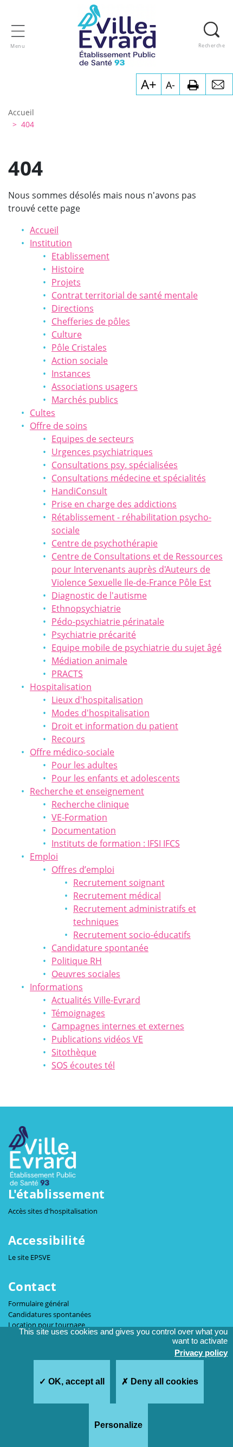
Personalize (118, 1425)
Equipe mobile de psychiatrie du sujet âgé (136, 648)
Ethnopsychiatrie (86, 608)
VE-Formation (79, 817)
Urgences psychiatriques (102, 452)
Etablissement (80, 256)
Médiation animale (89, 661)
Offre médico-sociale (72, 752)
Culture (66, 334)
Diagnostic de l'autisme (99, 595)
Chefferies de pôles (90, 321)
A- (170, 84)
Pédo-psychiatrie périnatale (107, 622)
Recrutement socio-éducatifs (132, 935)
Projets (66, 282)
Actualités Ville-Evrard (95, 1000)
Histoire (67, 269)
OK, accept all (75, 1381)
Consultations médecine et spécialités (128, 478)
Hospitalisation (61, 687)
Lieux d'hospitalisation (97, 700)
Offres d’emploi (82, 869)
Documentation (83, 830)
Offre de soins (58, 426)
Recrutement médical (117, 896)
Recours (68, 739)
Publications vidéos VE (97, 1039)
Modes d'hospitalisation (100, 713)
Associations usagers (94, 387)
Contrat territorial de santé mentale (124, 295)
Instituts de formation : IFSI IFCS (115, 843)
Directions (72, 308)
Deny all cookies (163, 1381)
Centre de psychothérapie (104, 543)
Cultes (42, 413)
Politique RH (76, 961)
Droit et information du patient (114, 726)
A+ (149, 84)
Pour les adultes (84, 765)
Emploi (44, 856)
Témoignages (78, 1013)
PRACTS (67, 674)
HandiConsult (79, 491)
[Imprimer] (192, 84)
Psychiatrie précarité (93, 635)
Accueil (44, 230)
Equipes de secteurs (92, 439)
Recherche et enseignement (87, 791)
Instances (70, 374)
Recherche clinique (90, 804)
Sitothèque (73, 1052)
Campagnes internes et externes (117, 1026)
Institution (51, 243)
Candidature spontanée (99, 948)
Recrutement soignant (119, 883)
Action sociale (79, 361)
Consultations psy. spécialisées (114, 465)
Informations (56, 987)
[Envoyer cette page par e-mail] (219, 84)
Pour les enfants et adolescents (115, 778)
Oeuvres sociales (85, 974)
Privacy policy (201, 1352)
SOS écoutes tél (83, 1065)
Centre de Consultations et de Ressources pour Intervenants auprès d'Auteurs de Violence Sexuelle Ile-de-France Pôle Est (137, 569)
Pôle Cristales (79, 347)
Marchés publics (84, 400)
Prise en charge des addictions (114, 504)
